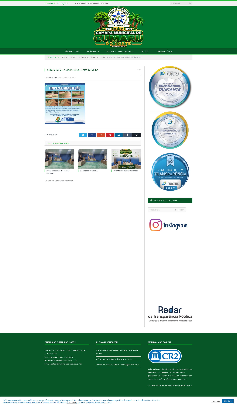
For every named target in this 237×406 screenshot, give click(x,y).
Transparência (164, 51)
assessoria (166, 372)
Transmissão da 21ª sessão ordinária (111, 350)
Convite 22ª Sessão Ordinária (125, 171)
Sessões (145, 51)
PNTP (159, 385)
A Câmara (91, 51)
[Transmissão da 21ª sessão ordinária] (59, 159)
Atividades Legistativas (118, 51)
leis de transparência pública (160, 379)
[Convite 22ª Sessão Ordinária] (126, 159)
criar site (164, 369)
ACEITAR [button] (228, 401)
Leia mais (72, 402)
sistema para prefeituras (181, 369)
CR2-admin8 (52, 77)
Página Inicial (72, 51)
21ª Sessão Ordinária (84, 3)
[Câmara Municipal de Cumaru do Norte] (118, 26)
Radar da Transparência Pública (178, 385)
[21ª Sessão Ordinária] (92, 159)
